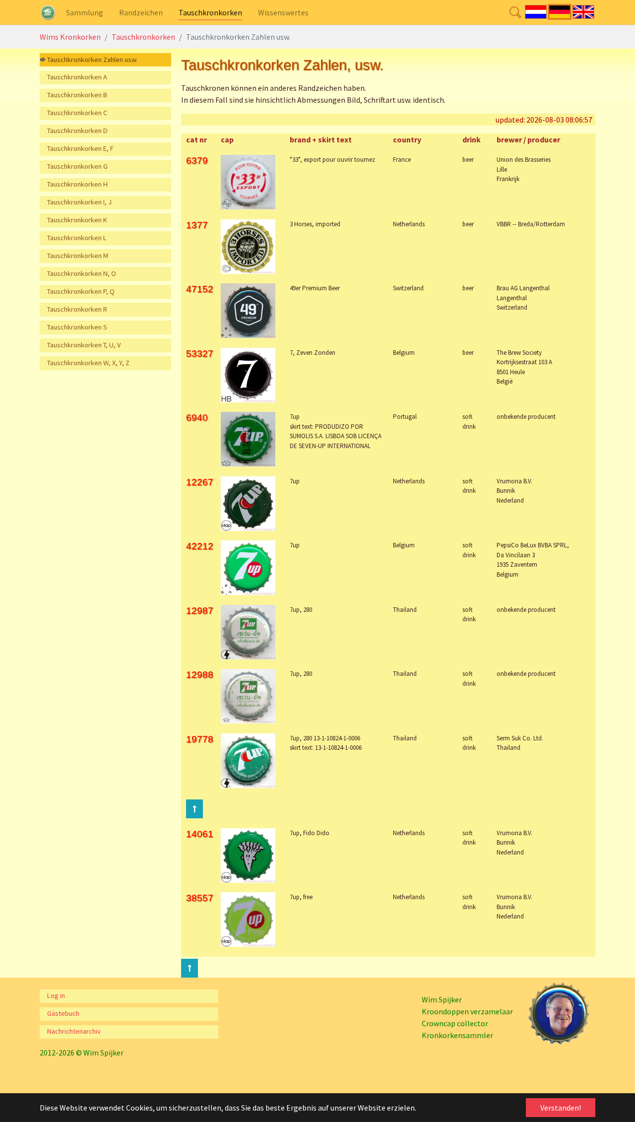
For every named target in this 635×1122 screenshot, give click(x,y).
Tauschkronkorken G (77, 166)
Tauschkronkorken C (77, 112)
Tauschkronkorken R (77, 309)
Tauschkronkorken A (77, 76)
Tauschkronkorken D (77, 130)
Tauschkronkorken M (77, 255)
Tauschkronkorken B (77, 94)
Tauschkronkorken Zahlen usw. (92, 59)
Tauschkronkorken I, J (79, 202)
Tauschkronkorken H (77, 184)
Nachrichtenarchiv (74, 1031)
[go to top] (194, 808)
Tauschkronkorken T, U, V (84, 344)
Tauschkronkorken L (77, 237)
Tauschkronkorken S (77, 327)
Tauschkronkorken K (77, 219)
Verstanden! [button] (560, 1108)
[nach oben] (189, 968)
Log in (56, 995)
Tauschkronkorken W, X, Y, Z (88, 362)
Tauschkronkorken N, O (81, 273)
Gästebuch (63, 1013)
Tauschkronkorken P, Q (81, 291)
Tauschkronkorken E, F (80, 148)
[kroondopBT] (48, 12)
